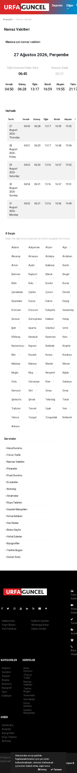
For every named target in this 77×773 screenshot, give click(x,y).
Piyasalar (11, 468)
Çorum (49, 292)
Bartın (65, 265)
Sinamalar (12, 495)
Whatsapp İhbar (40, 624)
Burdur (49, 283)
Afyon (48, 247)
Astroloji (11, 489)
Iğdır (13, 327)
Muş (30, 372)
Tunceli (32, 408)
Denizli (66, 292)
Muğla (14, 372)
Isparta (32, 327)
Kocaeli (32, 354)
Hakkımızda (8, 620)
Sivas (65, 390)
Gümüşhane (35, 319)
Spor (4, 691)
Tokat (65, 399)
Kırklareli (67, 417)
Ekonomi (6, 683)
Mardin (49, 363)
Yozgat (32, 417)
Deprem (57, 5)
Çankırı (32, 292)
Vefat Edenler (14, 536)
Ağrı (64, 247)
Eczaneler (12, 482)
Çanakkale (17, 292)
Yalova (15, 417)
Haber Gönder (39, 628)
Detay (43, 769)
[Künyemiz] (73, 640)
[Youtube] (22, 608)
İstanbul (49, 327)
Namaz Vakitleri (15, 461)
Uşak (48, 408)
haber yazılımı (7, 765)
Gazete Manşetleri (16, 509)
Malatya (15, 363)
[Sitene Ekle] (47, 608)
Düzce (31, 301)
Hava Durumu (14, 448)
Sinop (48, 390)
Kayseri (32, 345)
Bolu (30, 283)
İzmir (65, 327)
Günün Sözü (13, 557)
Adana (15, 247)
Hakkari (49, 319)
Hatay (65, 319)
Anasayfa (8, 19)
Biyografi (7, 687)
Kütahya (67, 354)
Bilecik (48, 274)
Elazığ (65, 301)
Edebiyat (6, 695)
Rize (47, 381)
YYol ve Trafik (27, 676)
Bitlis (14, 283)
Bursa (65, 283)
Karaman (50, 336)
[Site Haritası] (41, 608)
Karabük (33, 336)
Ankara (15, 426)
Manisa (32, 363)
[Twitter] (9, 608)
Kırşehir (66, 345)
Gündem (6, 672)
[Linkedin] (28, 608)
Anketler (6, 729)
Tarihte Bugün (14, 550)
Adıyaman (34, 247)
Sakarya (67, 381)
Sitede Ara (7, 725)
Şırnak (31, 399)
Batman (15, 274)
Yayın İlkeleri (8, 624)
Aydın (31, 265)
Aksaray (16, 256)
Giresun (15, 319)
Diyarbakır (16, 301)
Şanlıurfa (16, 399)
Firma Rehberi (14, 516)
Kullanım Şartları (40, 620)
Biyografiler (13, 543)
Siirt (30, 390)
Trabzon (16, 408)
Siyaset (6, 676)
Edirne (48, 301)
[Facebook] (3, 608)
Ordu (14, 381)
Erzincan (16, 310)
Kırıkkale (49, 345)
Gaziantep (68, 310)
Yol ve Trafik (13, 455)
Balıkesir (50, 265)
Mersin (66, 363)
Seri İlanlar (12, 523)
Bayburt (32, 274)
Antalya (49, 256)
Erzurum (33, 310)
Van (64, 408)
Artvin (14, 265)
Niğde (65, 372)
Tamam (57, 769)
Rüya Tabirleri (14, 502)
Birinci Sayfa (13, 529)
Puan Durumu (14, 475)
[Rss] (34, 608)
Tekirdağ (50, 399)
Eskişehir (50, 310)
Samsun (16, 390)
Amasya (33, 256)
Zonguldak (51, 417)
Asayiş (5, 680)
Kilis (13, 354)
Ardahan (67, 256)
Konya (48, 354)
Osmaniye (34, 381)
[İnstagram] (15, 608)
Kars (64, 336)
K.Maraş (15, 336)
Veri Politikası (9, 628)
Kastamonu (17, 345)
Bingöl (65, 274)
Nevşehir (50, 372)
